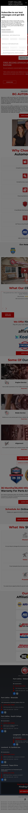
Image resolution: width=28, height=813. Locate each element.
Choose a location (6, 29)
